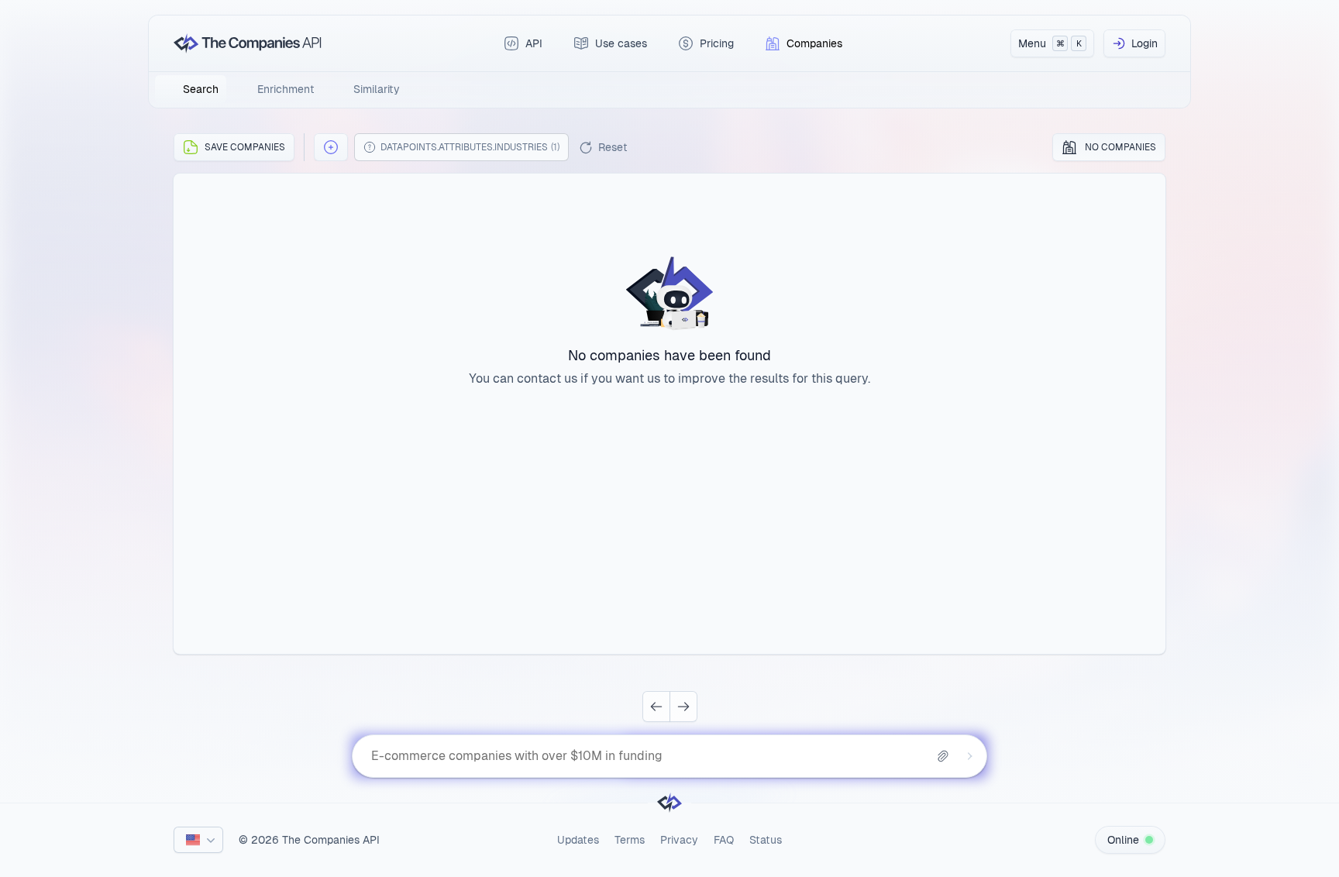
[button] (331, 147)
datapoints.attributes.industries (469, 147)
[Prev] (656, 706)
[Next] (683, 706)
